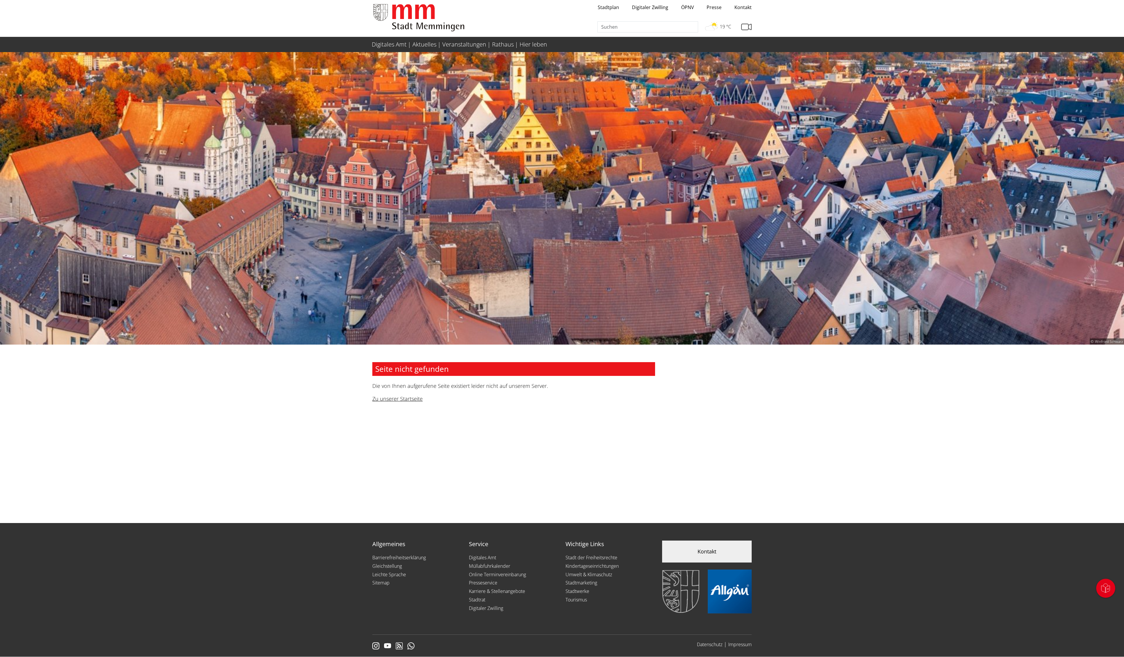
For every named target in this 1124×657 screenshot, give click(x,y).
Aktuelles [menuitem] (424, 44)
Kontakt (743, 7)
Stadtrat (477, 599)
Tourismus (576, 599)
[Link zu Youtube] (387, 646)
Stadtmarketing (581, 582)
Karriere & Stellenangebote (497, 591)
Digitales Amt (482, 557)
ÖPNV (687, 7)
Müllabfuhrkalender (489, 566)
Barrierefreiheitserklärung (399, 557)
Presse (714, 7)
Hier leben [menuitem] (533, 44)
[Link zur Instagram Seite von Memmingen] (375, 646)
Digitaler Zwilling (650, 7)
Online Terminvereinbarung (497, 574)
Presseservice (483, 582)
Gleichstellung (387, 566)
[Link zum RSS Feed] (399, 646)
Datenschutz (709, 644)
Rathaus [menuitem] (503, 44)
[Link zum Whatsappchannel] (410, 646)
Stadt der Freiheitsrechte (591, 557)
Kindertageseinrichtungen (592, 566)
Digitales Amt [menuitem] (389, 44)
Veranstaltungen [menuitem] (464, 44)
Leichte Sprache (389, 574)
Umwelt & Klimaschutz (589, 574)
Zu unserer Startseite (397, 398)
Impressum (740, 644)
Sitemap (381, 582)
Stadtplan (608, 7)
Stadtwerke (577, 591)
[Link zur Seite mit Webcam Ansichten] (746, 27)
